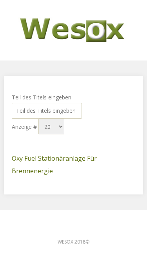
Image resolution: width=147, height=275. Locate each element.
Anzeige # (25, 126)
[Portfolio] (73, 30)
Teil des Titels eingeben (42, 97)
